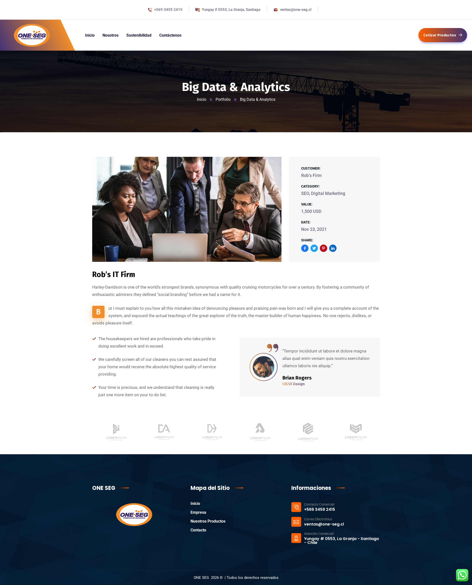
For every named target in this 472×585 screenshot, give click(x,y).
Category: (310, 186)
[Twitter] (314, 248)
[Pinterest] (323, 248)
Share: (307, 240)
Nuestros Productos (208, 521)
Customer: (311, 168)
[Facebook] (305, 248)
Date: (305, 222)
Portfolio (223, 99)
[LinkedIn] (333, 248)
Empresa (198, 512)
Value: (306, 204)
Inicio (201, 99)
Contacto (198, 530)
